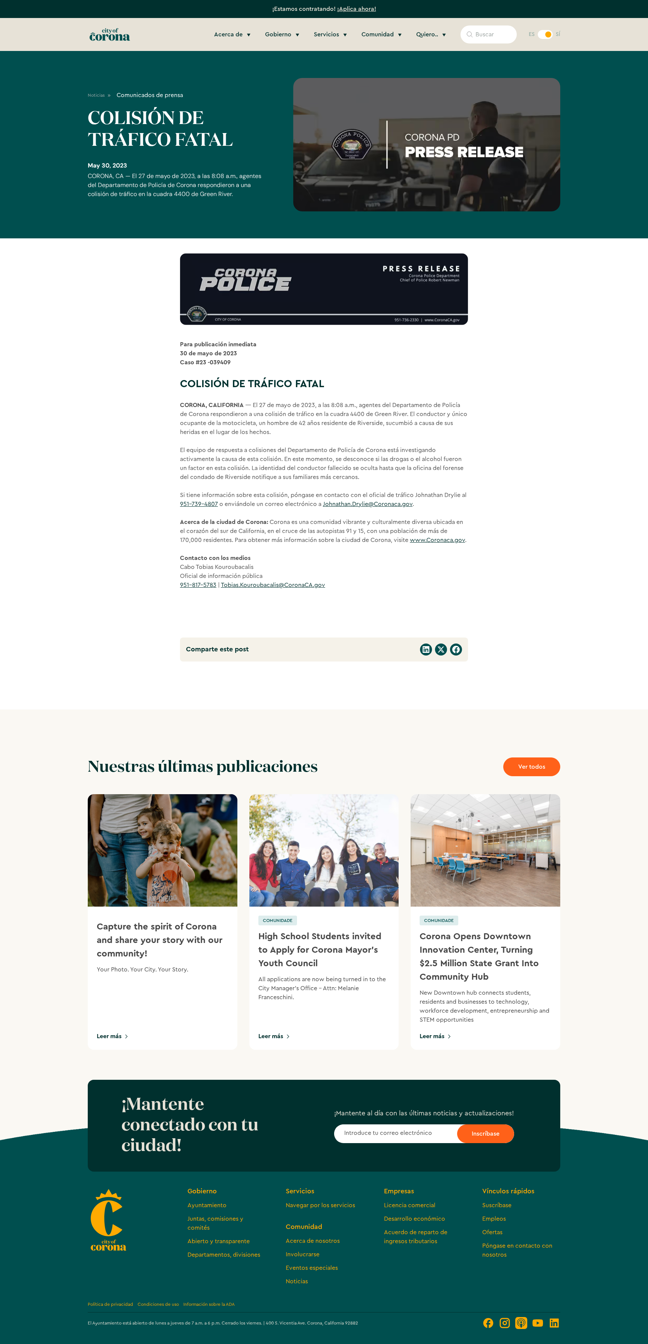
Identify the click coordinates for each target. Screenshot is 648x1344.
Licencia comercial (409, 1205)
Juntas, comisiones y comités (215, 1223)
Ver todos (531, 767)
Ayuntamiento (207, 1205)
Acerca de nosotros (313, 1241)
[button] (233, 34)
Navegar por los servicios (320, 1205)
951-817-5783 (198, 585)
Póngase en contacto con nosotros (517, 1250)
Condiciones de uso (158, 1304)
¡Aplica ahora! (356, 9)
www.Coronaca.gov (437, 540)
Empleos (494, 1219)
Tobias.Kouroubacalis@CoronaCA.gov (273, 585)
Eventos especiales (312, 1268)
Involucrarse (303, 1254)
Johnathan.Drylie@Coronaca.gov (367, 504)
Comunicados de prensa (150, 95)
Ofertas (492, 1232)
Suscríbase (497, 1205)
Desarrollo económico (414, 1219)
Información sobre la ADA (209, 1304)
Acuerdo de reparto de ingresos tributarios (415, 1236)
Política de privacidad (110, 1304)
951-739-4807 (199, 504)
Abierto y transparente (219, 1241)
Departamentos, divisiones (224, 1255)
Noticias (297, 1281)
